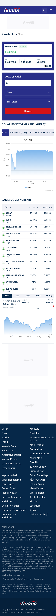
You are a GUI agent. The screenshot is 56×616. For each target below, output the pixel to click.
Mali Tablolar (37, 492)
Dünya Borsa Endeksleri (9, 516)
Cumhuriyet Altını (39, 453)
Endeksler (7, 501)
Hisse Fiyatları (9, 492)
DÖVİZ (6, 207)
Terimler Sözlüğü (39, 514)
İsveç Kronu (8, 467)
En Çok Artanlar (10, 505)
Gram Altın (36, 449)
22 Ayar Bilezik (38, 466)
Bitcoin (34, 501)
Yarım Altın (36, 457)
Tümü (51, 132)
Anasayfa (6, 34)
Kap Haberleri (9, 475)
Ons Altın (35, 462)
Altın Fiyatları (37, 444)
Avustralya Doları (11, 454)
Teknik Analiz (37, 484)
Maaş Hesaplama (11, 479)
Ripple (33, 510)
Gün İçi (5, 132)
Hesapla (28, 111)
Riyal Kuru (7, 450)
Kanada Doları (9, 446)
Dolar (5, 428)
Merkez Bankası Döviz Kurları (42, 439)
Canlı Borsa (8, 484)
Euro (4, 433)
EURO (28, 296)
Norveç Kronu (9, 459)
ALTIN (38, 296)
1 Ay (21, 132)
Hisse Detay (36, 488)
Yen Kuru (35, 428)
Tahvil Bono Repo (39, 475)
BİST (7, 296)
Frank (5, 441)
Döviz (14, 34)
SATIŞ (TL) (46, 207)
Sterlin (5, 437)
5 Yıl (40, 132)
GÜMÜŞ (49, 296)
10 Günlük (14, 132)
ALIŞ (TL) (32, 207)
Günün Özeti (9, 488)
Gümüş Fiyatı (37, 470)
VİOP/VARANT (37, 479)
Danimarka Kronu (11, 463)
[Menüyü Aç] (50, 10)
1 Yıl (30, 132)
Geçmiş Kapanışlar (12, 497)
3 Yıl (35, 132)
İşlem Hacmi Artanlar (14, 510)
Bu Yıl (45, 132)
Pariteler (34, 433)
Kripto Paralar (37, 497)
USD (17, 296)
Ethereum (35, 505)
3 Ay (25, 132)
